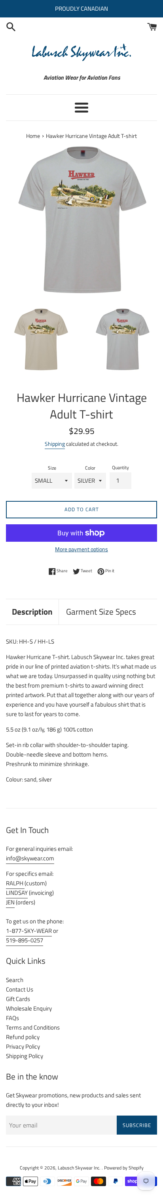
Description (32, 611)
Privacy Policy (23, 1046)
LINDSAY (17, 892)
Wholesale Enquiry (29, 1008)
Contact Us (19, 989)
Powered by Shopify (124, 1167)
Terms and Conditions (33, 1027)
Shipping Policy (24, 1055)
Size (52, 468)
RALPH (15, 883)
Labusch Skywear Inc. (80, 1167)
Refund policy (23, 1036)
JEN (10, 902)
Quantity (120, 467)
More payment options (81, 549)
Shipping (55, 443)
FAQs (12, 1017)
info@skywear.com (30, 858)
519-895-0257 (24, 940)
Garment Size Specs (101, 611)
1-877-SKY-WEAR (29, 930)
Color (90, 468)
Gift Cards (18, 998)
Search (14, 979)
